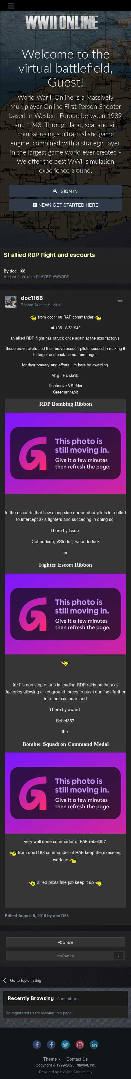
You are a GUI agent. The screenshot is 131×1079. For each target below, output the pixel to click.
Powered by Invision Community (65, 1071)
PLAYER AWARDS (52, 277)
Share (67, 942)
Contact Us (77, 1059)
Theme (50, 1059)
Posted (41, 305)
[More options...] (120, 301)
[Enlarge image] (65, 453)
